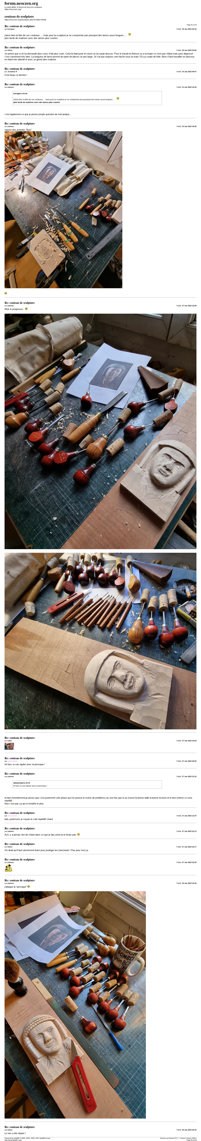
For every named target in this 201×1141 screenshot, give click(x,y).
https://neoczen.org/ (13, 9)
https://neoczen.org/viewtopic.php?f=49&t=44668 (25, 20)
